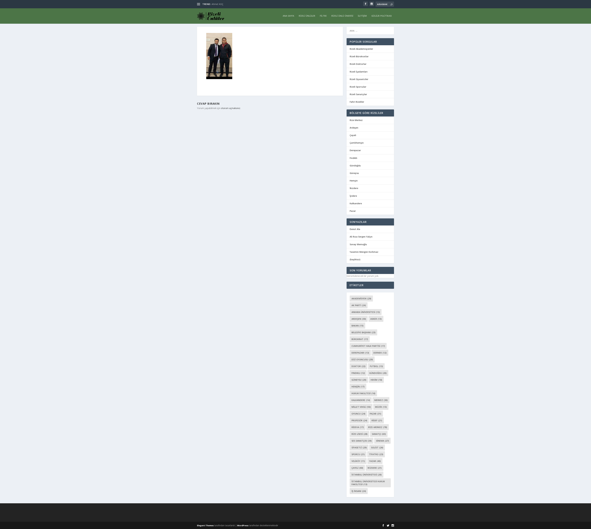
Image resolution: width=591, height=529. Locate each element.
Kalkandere (356, 203)
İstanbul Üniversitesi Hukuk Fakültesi (368, 483)
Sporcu (358, 454)
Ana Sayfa (288, 16)
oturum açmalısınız (230, 108)
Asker (376, 318)
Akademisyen (361, 298)
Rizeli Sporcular (358, 86)
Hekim (376, 379)
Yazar (375, 461)
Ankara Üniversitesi (366, 312)
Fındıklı (353, 158)
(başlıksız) (355, 259)
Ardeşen (354, 127)
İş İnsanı (359, 491)
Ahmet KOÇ (217, 4)
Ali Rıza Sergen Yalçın (361, 236)
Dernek (379, 352)
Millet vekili (361, 406)
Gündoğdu (355, 165)
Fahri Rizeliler (357, 101)
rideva (358, 427)
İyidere (353, 195)
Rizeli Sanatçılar (358, 94)
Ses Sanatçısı (362, 440)
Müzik (381, 406)
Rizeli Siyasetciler (359, 79)
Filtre (323, 16)
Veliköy (358, 461)
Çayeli (353, 135)
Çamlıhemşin (357, 142)
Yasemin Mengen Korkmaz (364, 251)
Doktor (358, 366)
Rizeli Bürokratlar (359, 56)
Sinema (382, 440)
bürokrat (360, 339)
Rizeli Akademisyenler (361, 48)
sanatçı (379, 433)
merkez (381, 400)
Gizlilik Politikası (381, 16)
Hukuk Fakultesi (363, 393)
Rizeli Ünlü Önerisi (342, 16)
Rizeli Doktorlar (358, 63)
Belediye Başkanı (363, 332)
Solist (377, 447)
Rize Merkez (356, 120)
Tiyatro (376, 454)
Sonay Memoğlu (359, 244)
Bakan (357, 325)
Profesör (359, 420)
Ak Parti (359, 305)
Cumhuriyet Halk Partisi (368, 345)
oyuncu (358, 413)
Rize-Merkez (377, 427)
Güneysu (354, 173)
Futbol (376, 366)
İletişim (362, 16)
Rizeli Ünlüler (307, 16)
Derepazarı (360, 352)
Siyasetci (359, 447)
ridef (377, 420)
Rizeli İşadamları (359, 71)
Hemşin (354, 180)
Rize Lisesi (359, 433)
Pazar (353, 210)
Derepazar (355, 150)
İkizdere (354, 188)
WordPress (242, 525)
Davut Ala (355, 229)
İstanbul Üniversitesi (367, 474)
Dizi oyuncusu (362, 359)
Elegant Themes (205, 525)
